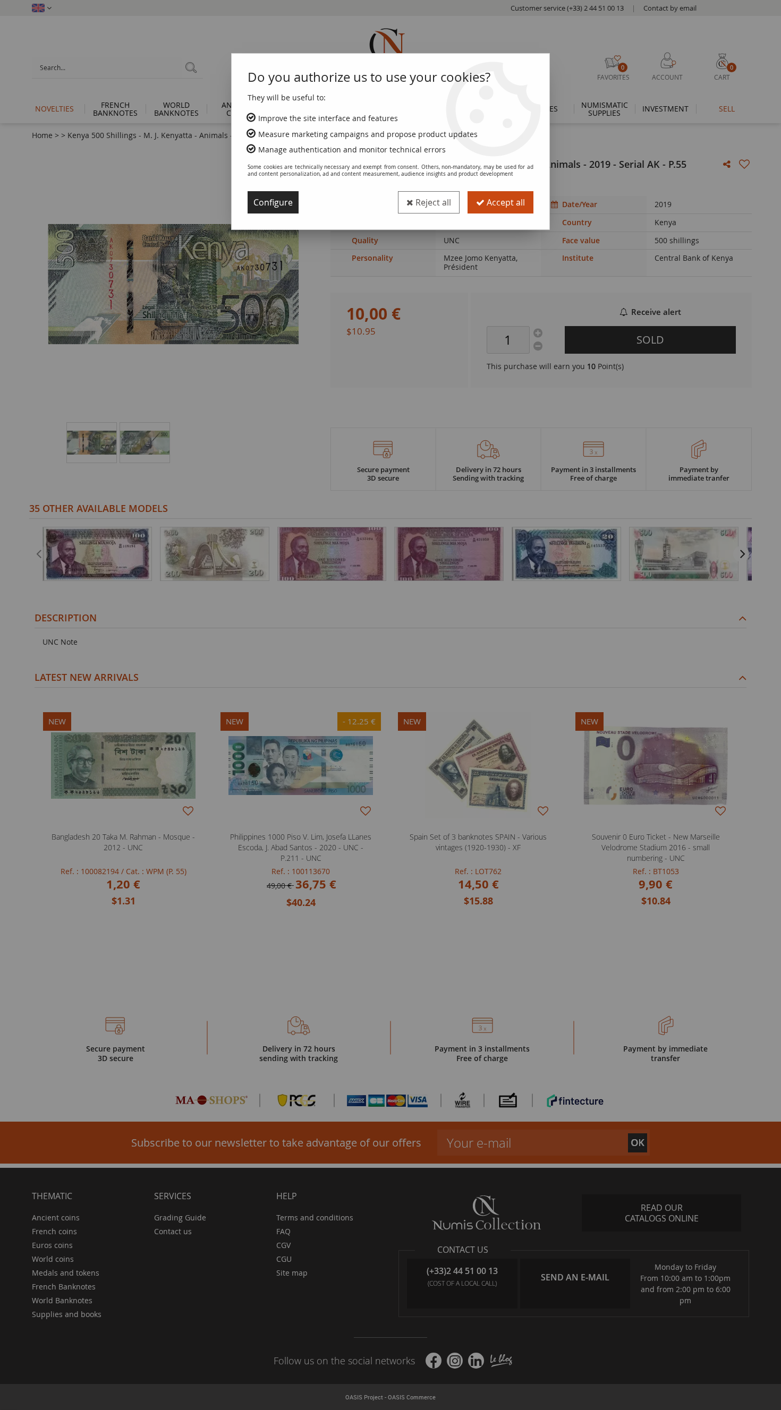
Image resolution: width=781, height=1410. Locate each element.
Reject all (432, 202)
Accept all (505, 202)
